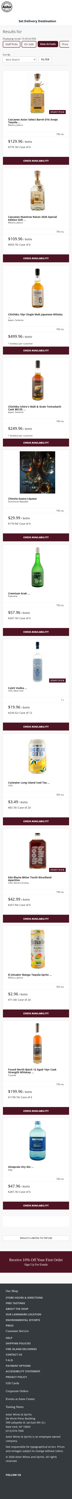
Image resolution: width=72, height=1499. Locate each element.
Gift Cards (12, 1383)
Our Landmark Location (23, 1314)
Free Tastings (15, 1303)
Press (9, 1325)
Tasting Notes (15, 1407)
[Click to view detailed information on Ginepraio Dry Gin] (36, 1141)
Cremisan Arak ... (19, 593)
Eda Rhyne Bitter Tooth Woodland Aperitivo (30, 879)
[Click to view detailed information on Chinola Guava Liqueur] (36, 472)
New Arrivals (48, 44)
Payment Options (18, 1365)
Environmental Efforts (23, 1320)
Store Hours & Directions (24, 1297)
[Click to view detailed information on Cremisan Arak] (36, 567)
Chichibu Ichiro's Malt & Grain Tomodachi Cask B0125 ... (34, 408)
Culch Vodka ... (17, 688)
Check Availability (36, 160)
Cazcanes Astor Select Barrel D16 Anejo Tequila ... (33, 121)
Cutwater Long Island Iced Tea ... (29, 782)
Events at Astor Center (20, 1399)
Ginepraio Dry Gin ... (21, 1167)
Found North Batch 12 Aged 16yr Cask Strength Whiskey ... (32, 1071)
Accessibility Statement (23, 1371)
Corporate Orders (17, 1391)
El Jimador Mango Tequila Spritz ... (30, 974)
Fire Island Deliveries (21, 1349)
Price (65, 44)
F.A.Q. (9, 1360)
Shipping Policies (18, 1343)
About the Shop (17, 1309)
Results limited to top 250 (36, 1238)
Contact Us (14, 1354)
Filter (45, 59)
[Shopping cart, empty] (62, 6)
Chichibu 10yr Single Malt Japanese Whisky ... (35, 316)
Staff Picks (11, 44)
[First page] (26, 1221)
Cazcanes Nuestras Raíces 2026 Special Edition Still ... (32, 218)
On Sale (29, 44)
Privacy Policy (16, 1377)
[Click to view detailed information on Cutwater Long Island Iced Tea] (36, 756)
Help (9, 1338)
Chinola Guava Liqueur (22, 498)
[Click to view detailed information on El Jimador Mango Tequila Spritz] (36, 948)
